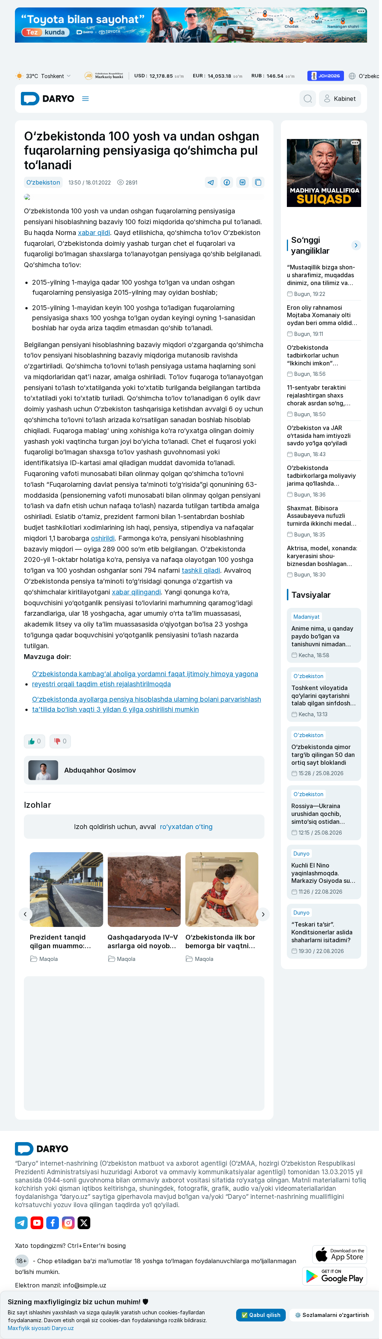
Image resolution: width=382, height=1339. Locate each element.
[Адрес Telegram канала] (21, 1222)
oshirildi (103, 538)
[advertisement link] (325, 76)
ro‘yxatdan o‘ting (186, 827)
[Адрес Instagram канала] (68, 1222)
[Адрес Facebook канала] (52, 1222)
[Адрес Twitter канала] (84, 1222)
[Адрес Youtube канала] (37, 1222)
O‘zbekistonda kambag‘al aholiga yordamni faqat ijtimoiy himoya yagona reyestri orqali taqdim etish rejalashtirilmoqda (145, 679)
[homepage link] (47, 98)
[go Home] (41, 1149)
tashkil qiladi (201, 570)
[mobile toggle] (85, 98)
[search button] (308, 98)
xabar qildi (94, 232)
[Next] (263, 914)
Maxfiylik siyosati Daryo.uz (41, 1328)
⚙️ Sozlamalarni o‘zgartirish (332, 1315)
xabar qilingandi (136, 592)
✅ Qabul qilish (261, 1315)
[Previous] (25, 914)
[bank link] (103, 76)
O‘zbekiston (43, 182)
